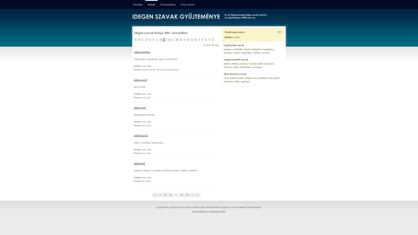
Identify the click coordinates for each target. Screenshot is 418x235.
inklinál (139, 163)
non (255, 78)
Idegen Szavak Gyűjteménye (176, 16)
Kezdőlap (138, 4)
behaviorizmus (237, 78)
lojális (236, 67)
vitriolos (266, 53)
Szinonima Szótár (217, 211)
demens (247, 49)
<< (155, 195)
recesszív (253, 64)
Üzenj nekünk (188, 4)
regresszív (245, 81)
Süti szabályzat (199, 211)
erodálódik (237, 49)
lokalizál (262, 78)
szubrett (257, 53)
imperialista (246, 53)
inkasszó (140, 108)
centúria (236, 53)
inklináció (141, 135)
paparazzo (269, 64)
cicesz (226, 78)
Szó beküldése (168, 4)
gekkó (277, 78)
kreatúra (227, 49)
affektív (248, 78)
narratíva (228, 67)
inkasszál (140, 80)
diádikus (229, 37)
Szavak (151, 4)
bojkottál (256, 49)
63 (171, 195)
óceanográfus (267, 49)
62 (165, 195)
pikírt (260, 64)
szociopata (257, 67)
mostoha (227, 53)
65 (182, 195)
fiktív (237, 81)
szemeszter (228, 81)
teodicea (244, 64)
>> (197, 195)
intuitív (227, 64)
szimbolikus (245, 67)
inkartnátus (142, 52)
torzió (270, 78)
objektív (235, 64)
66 (187, 195)
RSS (280, 32)
